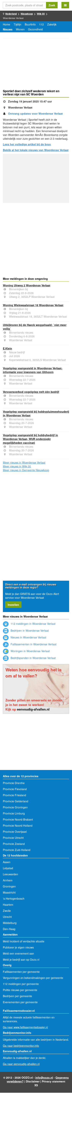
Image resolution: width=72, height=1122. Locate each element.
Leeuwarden (10, 874)
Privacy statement (53, 1081)
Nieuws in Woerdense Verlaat (28, 637)
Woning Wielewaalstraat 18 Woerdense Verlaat (33, 305)
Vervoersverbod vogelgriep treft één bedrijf (31, 392)
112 (41, 24)
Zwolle (7, 911)
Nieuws (7, 29)
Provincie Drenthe (14, 783)
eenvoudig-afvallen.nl (33, 709)
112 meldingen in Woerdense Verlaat (32, 624)
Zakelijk (51, 24)
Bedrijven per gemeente (17, 996)
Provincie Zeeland (14, 844)
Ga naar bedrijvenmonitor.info (21, 1045)
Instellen (13, 605)
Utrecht (7, 917)
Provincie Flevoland (15, 789)
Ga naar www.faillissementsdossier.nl (25, 1027)
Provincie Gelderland (15, 801)
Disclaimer (33, 1081)
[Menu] (65, 5)
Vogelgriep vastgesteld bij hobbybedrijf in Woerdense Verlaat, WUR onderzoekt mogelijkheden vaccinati (30, 439)
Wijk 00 (41, 13)
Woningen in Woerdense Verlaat (30, 651)
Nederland (11, 13)
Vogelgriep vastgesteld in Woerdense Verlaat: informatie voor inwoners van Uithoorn (32, 370)
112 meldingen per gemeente (21, 984)
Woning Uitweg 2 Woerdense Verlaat (26, 285)
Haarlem (8, 904)
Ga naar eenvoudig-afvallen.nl (21, 1064)
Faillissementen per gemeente (21, 972)
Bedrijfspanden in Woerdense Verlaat (33, 658)
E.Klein (7, 348)
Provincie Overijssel (15, 831)
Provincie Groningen (15, 807)
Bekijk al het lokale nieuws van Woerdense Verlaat (36, 150)
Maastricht (9, 892)
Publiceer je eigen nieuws (18, 947)
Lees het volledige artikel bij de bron (27, 144)
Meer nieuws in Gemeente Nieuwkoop (26, 470)
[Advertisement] (36, 64)
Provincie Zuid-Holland (16, 850)
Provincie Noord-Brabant (18, 819)
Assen (6, 862)
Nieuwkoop (27, 13)
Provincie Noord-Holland (17, 825)
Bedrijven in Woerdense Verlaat (29, 630)
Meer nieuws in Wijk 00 (17, 466)
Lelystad (8, 868)
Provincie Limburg (14, 813)
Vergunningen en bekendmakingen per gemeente (33, 978)
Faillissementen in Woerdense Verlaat (33, 644)
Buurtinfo (30, 24)
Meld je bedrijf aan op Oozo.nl (21, 959)
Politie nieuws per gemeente (20, 990)
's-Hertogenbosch (13, 898)
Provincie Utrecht (13, 838)
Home (6, 24)
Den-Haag (9, 929)
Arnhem (7, 880)
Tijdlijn (17, 24)
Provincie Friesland (14, 795)
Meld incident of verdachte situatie (23, 941)
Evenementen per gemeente (20, 1002)
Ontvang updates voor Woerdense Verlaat (35, 113)
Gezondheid (35, 29)
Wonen (20, 29)
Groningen (9, 886)
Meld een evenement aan (18, 953)
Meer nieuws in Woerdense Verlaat (24, 462)
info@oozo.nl (44, 1077)
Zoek (52, 5)
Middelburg (10, 923)
